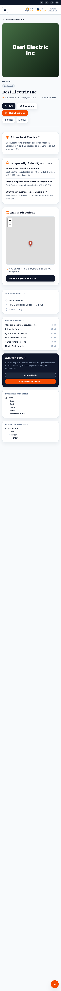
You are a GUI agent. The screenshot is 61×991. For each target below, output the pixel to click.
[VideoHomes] (52, 2)
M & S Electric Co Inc (15, 337)
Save (23, 120)
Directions (28, 106)
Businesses (15, 401)
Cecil (12, 404)
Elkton (12, 407)
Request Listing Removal (30, 381)
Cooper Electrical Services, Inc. (21, 325)
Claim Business (17, 113)
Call (11, 106)
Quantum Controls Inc (16, 333)
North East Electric (14, 346)
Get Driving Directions (21, 278)
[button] (30, 244)
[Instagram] (47, 2)
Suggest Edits (30, 375)
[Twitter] (57, 2)
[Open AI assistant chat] (55, 984)
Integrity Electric (13, 329)
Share (10, 120)
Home (10, 398)
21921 (12, 410)
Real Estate (13, 428)
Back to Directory (15, 19)
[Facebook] (41, 2)
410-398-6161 (49, 97)
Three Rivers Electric (15, 342)
